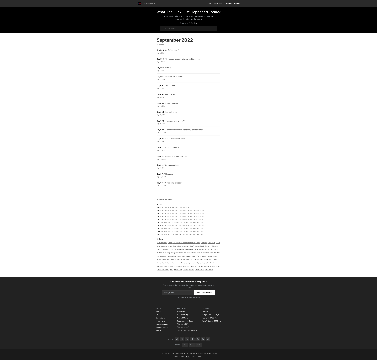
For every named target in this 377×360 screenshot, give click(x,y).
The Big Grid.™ (182, 324)
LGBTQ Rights (196, 256)
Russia (212, 263)
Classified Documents (187, 242)
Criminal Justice (162, 246)
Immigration (175, 253)
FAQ (157, 315)
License (214, 353)
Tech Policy (165, 269)
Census (164, 242)
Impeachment (183, 253)
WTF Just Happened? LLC (180, 353)
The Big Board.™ (183, 327)
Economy (208, 246)
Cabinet (159, 242)
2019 (158, 228)
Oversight (208, 259)
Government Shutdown (202, 249)
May (176, 207)
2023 (159, 216)
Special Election (179, 266)
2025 (159, 210)
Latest (146, 3)
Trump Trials (178, 269)
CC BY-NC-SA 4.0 (205, 353)
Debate (170, 246)
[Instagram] (197, 339)
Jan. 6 (159, 256)
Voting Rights (199, 269)
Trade (171, 269)
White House (209, 269)
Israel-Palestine (215, 253)
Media (204, 256)
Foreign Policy (189, 249)
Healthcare (160, 253)
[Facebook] (203, 339)
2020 (159, 225)
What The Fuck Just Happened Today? (188, 12)
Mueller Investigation (163, 259)
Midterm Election (212, 256)
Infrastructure (201, 253)
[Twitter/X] (187, 339)
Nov (198, 210)
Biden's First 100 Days (210, 318)
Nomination (186, 259)
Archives (205, 312)
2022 (159, 219)
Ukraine (185, 269)
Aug (187, 207)
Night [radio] (200, 357)
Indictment (192, 253)
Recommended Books (185, 321)
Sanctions (160, 266)
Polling (159, 263)
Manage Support (162, 324)
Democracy (185, 246)
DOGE (202, 246)
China (170, 242)
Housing (167, 253)
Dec (202, 210)
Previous (152, 3)
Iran (207, 253)
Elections (160, 249)
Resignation (205, 263)
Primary (178, 263)
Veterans (191, 269)
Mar (169, 207)
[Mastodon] (192, 339)
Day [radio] (193, 357)
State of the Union (191, 266)
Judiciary (164, 256)
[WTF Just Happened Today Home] (139, 3)
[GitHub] (208, 339)
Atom (191, 345)
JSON (198, 345)
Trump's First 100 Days (210, 315)
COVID (218, 242)
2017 (158, 234)
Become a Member (233, 3)
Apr (173, 207)
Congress (204, 242)
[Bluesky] (177, 339)
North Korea (195, 259)
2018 (158, 231)
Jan (162, 207)
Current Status (182, 318)
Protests (184, 263)
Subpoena (201, 266)
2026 (159, 208)
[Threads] (182, 339)
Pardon (215, 259)
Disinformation (194, 246)
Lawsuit (188, 256)
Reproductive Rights (194, 263)
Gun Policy (214, 249)
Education (215, 246)
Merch (158, 330)
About (208, 3)
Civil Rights (176, 242)
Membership (160, 321)
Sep (191, 210)
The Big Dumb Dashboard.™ (187, 330)
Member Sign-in (162, 327)
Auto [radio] (187, 357)
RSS (185, 345)
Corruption (211, 242)
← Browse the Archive (165, 199)
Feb (166, 207)
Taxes (159, 269)
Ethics (171, 249)
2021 (158, 222)
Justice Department (174, 256)
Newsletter (218, 3)
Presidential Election (168, 263)
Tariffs (218, 266)
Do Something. (182, 315)
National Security (176, 259)
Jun (180, 207)
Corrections (160, 318)
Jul (184, 207)
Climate (197, 242)
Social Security (168, 266)
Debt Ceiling (177, 246)
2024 (159, 213)
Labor (183, 256)
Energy (165, 249)
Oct (195, 210)
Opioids (202, 259)
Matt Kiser (193, 23)
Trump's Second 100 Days (211, 321)
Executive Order (179, 249)
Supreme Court (210, 266)
